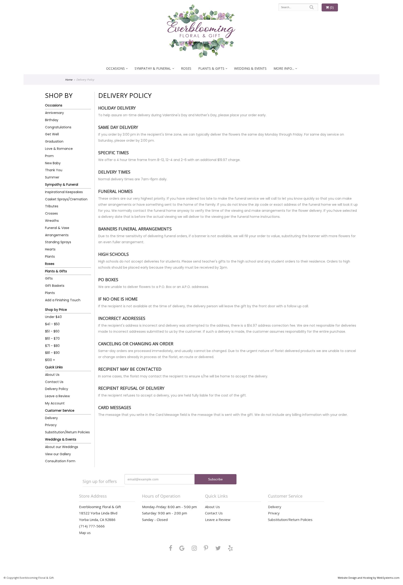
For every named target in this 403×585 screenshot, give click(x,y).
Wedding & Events (250, 68)
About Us (52, 374)
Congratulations (58, 127)
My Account (55, 403)
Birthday (51, 120)
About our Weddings (61, 447)
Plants (50, 256)
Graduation (54, 141)
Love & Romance (59, 148)
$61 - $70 (52, 338)
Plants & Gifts (211, 68)
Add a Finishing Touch (62, 300)
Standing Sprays (58, 242)
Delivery (51, 418)
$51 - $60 (52, 331)
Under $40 (53, 317)
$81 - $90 (52, 352)
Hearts (50, 249)
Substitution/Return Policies (67, 432)
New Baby (53, 163)
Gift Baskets (54, 285)
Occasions (115, 68)
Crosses (51, 213)
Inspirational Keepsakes (64, 192)
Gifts (49, 278)
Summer (52, 177)
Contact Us (54, 382)
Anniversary (54, 112)
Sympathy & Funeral (153, 68)
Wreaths (52, 220)
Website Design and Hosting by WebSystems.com (369, 577)
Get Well (52, 134)
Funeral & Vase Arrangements (57, 231)
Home (68, 79)
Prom (49, 156)
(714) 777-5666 (92, 526)
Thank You (53, 170)
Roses (186, 68)
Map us (85, 532)
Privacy (51, 425)
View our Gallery (58, 454)
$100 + (50, 360)
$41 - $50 (52, 324)
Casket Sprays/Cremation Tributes (66, 203)
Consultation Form (60, 461)
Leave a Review (57, 396)
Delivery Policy (56, 389)
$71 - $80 (52, 345)
